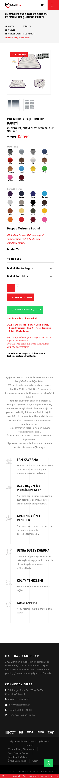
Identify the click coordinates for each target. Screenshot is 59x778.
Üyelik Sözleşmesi (17, 760)
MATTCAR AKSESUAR (22, 771)
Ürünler (27, 26)
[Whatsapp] (48, 763)
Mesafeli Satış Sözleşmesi (21, 749)
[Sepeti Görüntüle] (42, 5)
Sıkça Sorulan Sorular (18, 752)
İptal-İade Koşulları (17, 756)
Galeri (35, 760)
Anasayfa (9, 26)
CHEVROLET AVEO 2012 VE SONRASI (20, 34)
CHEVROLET (10, 30)
